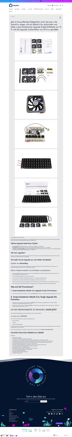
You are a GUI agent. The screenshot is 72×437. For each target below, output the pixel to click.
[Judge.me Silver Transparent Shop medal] (39, 430)
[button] (56, 5)
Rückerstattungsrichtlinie (14, 417)
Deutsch (49, 5)
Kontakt (10, 414)
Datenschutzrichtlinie (13, 415)
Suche (10, 411)
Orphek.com (11, 413)
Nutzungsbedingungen (13, 421)
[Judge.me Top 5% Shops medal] (43, 430)
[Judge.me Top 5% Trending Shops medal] (48, 430)
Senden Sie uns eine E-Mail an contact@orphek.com (54, 411)
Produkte (23, 9)
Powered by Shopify (8, 434)
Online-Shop (23, 263)
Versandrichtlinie (12, 418)
